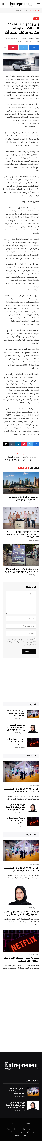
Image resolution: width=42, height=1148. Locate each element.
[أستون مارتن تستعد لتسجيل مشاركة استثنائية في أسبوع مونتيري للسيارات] (21, 555)
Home (25, 10)
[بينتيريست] (13, 47)
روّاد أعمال (30, 1132)
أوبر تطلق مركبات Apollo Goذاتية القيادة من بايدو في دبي (24, 498)
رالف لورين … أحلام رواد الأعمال (30, 458)
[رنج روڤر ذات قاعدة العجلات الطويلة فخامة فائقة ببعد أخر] (21, 62)
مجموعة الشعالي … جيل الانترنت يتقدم (12, 458)
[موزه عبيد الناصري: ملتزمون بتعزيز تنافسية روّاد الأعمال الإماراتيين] (33, 728)
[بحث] (3, 4)
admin (31, 38)
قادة (24, 1135)
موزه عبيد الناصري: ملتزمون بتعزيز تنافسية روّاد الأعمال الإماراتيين (15, 727)
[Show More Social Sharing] (5, 47)
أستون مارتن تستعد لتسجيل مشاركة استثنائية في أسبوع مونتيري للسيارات (21, 570)
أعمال (18, 1129)
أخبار (30, 1129)
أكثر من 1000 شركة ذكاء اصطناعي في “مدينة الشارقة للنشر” (15, 713)
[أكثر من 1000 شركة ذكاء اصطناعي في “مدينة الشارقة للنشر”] (33, 714)
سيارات (18, 10)
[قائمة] (38, 4)
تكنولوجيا (10, 1129)
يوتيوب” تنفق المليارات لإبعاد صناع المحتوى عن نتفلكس (15, 741)
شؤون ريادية (20, 1132)
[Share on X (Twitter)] (24, 47)
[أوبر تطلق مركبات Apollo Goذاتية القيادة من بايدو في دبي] (21, 483)
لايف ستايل (17, 1135)
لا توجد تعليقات (28, 41)
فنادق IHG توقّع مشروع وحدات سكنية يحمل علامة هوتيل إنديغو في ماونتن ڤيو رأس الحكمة (21, 534)
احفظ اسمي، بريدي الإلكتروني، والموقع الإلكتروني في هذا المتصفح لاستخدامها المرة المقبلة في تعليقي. (21, 642)
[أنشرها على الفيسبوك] (34, 47)
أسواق (24, 1129)
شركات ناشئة (9, 1132)
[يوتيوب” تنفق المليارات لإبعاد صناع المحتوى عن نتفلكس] (33, 742)
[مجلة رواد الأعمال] (21, 4)
